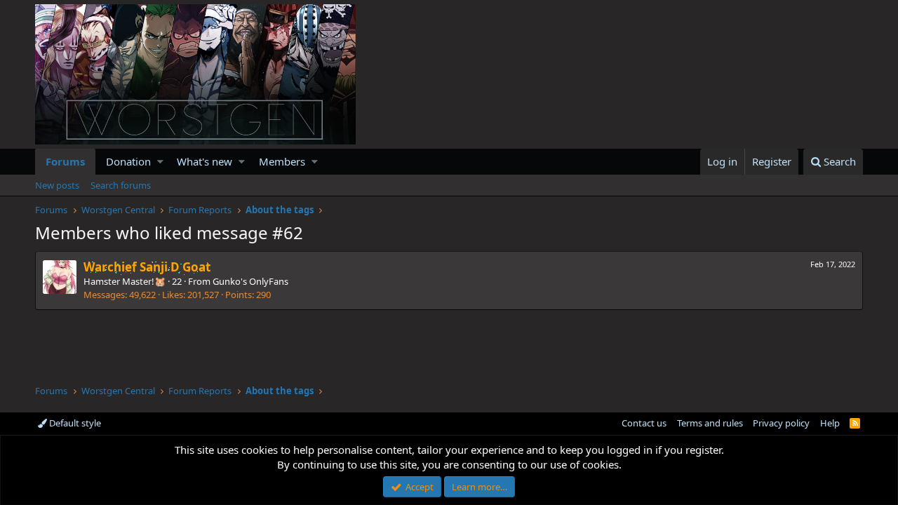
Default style (74, 423)
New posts (57, 185)
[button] (160, 162)
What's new (204, 161)
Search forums (121, 185)
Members (282, 161)
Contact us (644, 423)
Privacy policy (781, 423)
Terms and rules (710, 423)
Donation (128, 161)
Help (830, 423)
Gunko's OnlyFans (250, 281)
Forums (65, 161)
